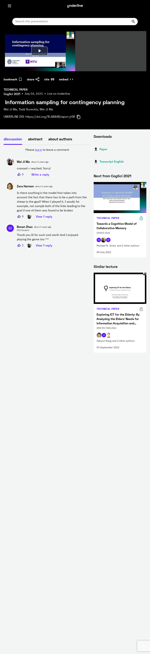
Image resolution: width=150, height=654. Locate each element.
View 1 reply (44, 216)
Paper (103, 149)
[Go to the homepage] (75, 6)
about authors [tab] (60, 139)
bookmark (10, 79)
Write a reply (40, 174)
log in (38, 150)
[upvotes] (19, 174)
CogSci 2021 (121, 176)
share (30, 79)
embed (63, 79)
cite (46, 79)
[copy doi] (80, 117)
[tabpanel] (47, 198)
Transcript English (112, 161)
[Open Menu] (9, 6)
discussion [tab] (13, 139)
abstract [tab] (35, 139)
